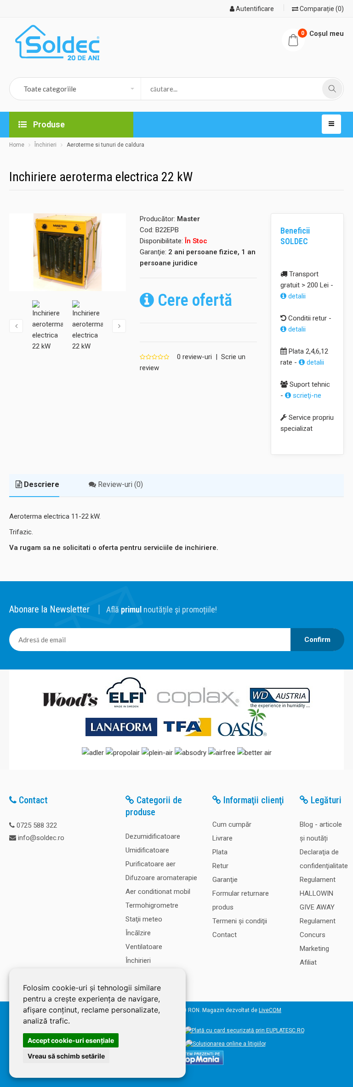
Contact (224, 935)
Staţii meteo (143, 919)
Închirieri (45, 145)
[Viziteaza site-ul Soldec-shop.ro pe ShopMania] (197, 1063)
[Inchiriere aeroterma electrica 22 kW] (67, 252)
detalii (296, 296)
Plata (220, 852)
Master (188, 219)
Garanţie (225, 879)
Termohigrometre (151, 905)
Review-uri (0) (119, 484)
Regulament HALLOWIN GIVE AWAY (318, 893)
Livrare (222, 838)
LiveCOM (270, 1010)
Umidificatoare (147, 850)
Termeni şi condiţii (239, 921)
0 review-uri (194, 357)
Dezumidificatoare (152, 836)
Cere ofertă (193, 300)
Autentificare (254, 8)
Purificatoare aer (150, 864)
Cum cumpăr (231, 824)
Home (16, 145)
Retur (220, 866)
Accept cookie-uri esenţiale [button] (71, 1040)
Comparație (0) (321, 8)
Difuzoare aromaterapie (161, 878)
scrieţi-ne (306, 395)
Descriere (40, 484)
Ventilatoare (143, 947)
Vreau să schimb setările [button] (66, 1056)
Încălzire (138, 933)
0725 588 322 (37, 825)
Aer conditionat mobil (157, 891)
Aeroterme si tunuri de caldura (105, 145)
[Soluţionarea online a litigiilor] (225, 1044)
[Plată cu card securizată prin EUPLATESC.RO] (244, 1030)
